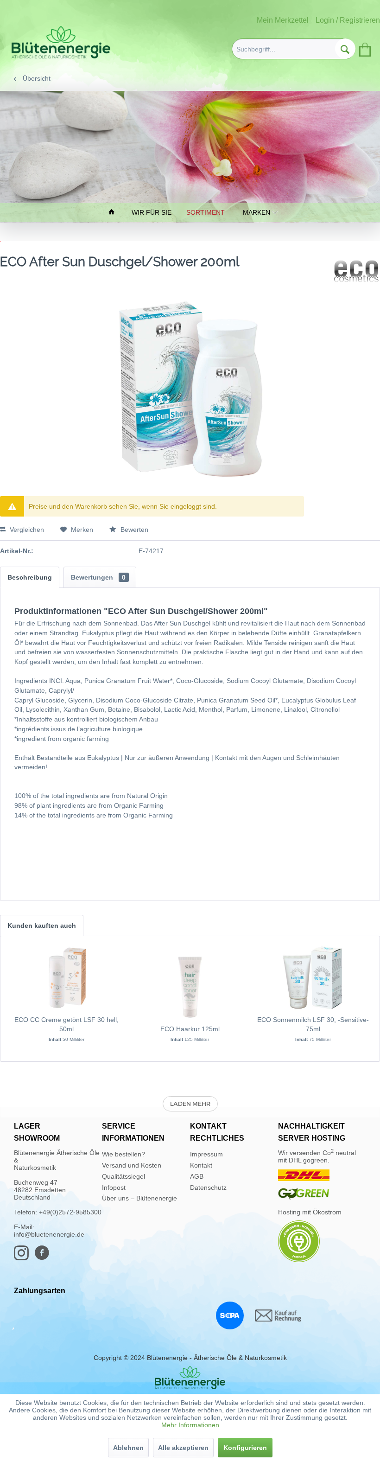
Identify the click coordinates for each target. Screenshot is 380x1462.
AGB (196, 1176)
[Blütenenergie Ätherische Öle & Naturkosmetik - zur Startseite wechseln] (61, 42)
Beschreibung (29, 577)
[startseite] (112, 212)
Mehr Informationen (190, 1425)
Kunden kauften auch (41, 925)
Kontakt (201, 1165)
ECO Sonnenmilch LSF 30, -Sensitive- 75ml (313, 1024)
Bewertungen (98, 577)
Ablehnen (128, 1447)
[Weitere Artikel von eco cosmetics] (356, 271)
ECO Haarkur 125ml (190, 1029)
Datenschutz (208, 1187)
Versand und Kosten (131, 1165)
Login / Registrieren (348, 20)
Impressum (206, 1154)
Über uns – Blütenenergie (139, 1198)
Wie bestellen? (123, 1154)
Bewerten (133, 529)
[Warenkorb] (364, 47)
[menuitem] (293, 48)
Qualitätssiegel (123, 1176)
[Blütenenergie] (190, 1377)
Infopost (114, 1187)
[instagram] (24, 1257)
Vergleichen (26, 529)
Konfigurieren (245, 1447)
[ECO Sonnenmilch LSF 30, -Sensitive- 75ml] (313, 977)
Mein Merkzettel (283, 20)
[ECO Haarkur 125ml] (190, 987)
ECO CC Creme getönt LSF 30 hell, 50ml (66, 1024)
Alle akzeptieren (183, 1447)
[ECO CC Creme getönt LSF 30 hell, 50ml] (67, 977)
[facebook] (44, 1257)
